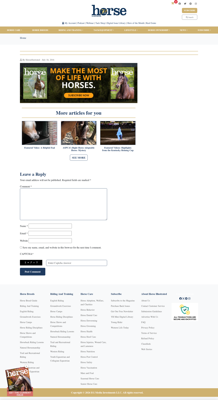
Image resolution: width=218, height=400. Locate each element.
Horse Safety (86, 362)
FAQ (143, 322)
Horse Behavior (88, 309)
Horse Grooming (88, 325)
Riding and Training (70, 29)
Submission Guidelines (151, 311)
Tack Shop (100, 22)
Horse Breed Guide (28, 300)
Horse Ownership (158, 29)
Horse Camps (26, 322)
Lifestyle (130, 29)
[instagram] (196, 3)
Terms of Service (149, 332)
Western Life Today (120, 327)
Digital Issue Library (116, 22)
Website (24, 240)
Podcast (81, 22)
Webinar (90, 22)
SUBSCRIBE (203, 29)
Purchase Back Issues (120, 305)
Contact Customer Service (153, 305)
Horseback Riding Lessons (32, 342)
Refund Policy (147, 338)
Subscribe (189, 10)
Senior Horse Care (89, 383)
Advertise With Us (149, 316)
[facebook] (180, 3)
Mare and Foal (87, 373)
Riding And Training (29, 305)
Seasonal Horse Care (90, 378)
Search (190, 17)
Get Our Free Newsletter (122, 311)
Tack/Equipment (103, 29)
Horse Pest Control (89, 356)
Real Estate (151, 22)
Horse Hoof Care (88, 336)
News (183, 29)
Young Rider (116, 322)
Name (24, 226)
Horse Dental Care (89, 315)
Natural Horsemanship (30, 347)
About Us (145, 300)
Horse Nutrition (88, 351)
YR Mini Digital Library (122, 316)
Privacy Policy (147, 327)
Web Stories (146, 349)
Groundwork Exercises (30, 316)
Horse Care (13, 29)
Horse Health (86, 331)
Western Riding (27, 362)
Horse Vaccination (89, 367)
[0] (172, 3)
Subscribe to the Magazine (123, 300)
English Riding (27, 311)
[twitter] (185, 3)
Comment (26, 186)
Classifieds (146, 343)
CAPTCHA (27, 253)
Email (24, 233)
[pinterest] (190, 3)
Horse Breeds (40, 29)
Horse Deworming (89, 320)
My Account (70, 22)
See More (79, 157)
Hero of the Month (135, 22)
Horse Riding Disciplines (31, 327)
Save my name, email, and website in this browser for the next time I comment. (62, 247)
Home (23, 37)
